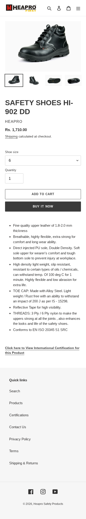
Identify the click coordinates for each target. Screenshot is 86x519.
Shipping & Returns (23, 463)
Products (16, 403)
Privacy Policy (20, 439)
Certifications (19, 415)
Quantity (10, 170)
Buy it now (43, 206)
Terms (14, 451)
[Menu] (78, 8)
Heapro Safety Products (48, 504)
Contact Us (17, 427)
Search (14, 391)
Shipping (11, 136)
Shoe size (11, 152)
